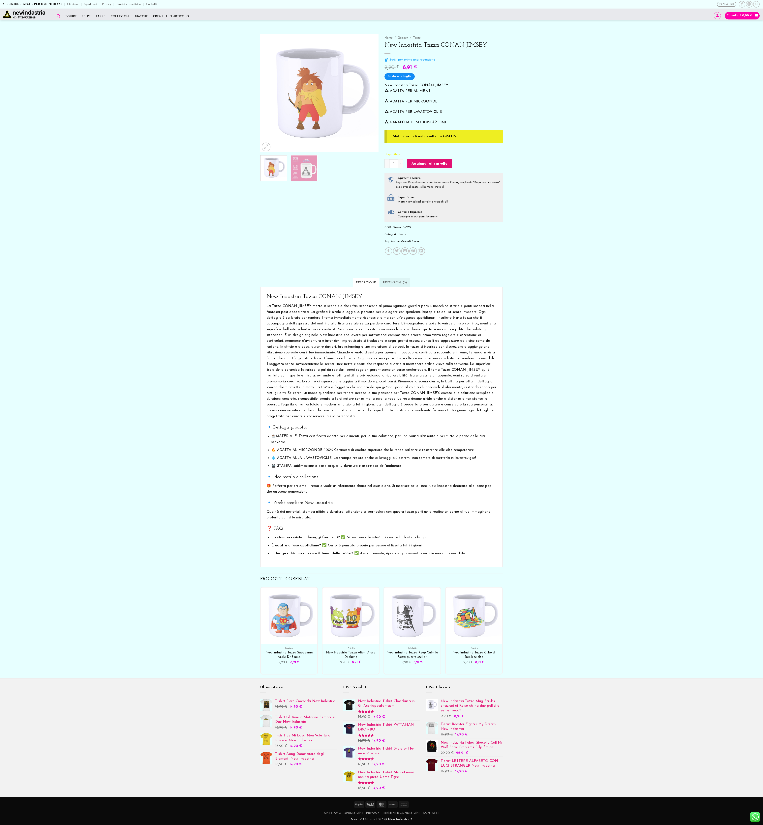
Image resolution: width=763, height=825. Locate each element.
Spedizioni (90, 4)
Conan (416, 241)
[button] (717, 15)
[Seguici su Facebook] (742, 4)
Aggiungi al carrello (430, 163)
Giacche (141, 16)
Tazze (100, 16)
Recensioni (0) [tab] (395, 282)
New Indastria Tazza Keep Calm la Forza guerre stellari (412, 654)
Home (388, 38)
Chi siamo (73, 4)
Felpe (86, 16)
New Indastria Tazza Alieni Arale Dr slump (350, 654)
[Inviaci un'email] (756, 4)
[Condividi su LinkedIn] (421, 251)
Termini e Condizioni (128, 4)
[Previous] (267, 93)
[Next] (371, 93)
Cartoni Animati (401, 241)
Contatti (151, 4)
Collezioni (120, 16)
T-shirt (71, 16)
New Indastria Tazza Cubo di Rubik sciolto (474, 654)
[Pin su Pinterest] (413, 251)
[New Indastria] (25, 14)
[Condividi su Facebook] (388, 251)
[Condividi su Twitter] (397, 251)
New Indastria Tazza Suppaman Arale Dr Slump (289, 654)
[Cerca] (58, 16)
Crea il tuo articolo (171, 16)
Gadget (403, 38)
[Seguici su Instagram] (749, 4)
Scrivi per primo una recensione (411, 59)
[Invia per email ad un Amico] (405, 251)
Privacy (106, 4)
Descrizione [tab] (366, 282)
